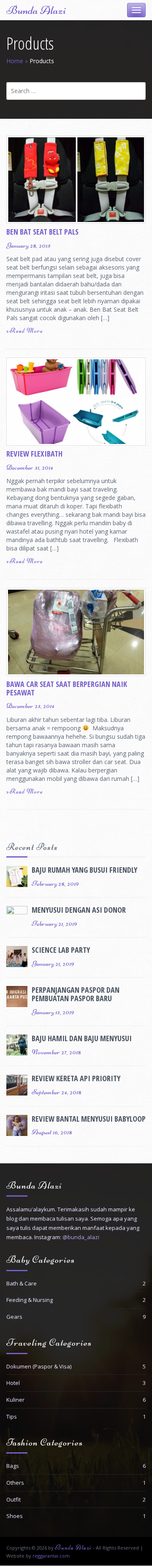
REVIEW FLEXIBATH (34, 454)
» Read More (24, 330)
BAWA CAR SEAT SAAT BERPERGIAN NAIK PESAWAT (66, 688)
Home (14, 61)
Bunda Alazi (36, 10)
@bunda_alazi (80, 1237)
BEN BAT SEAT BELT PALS (42, 232)
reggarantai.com (51, 1556)
